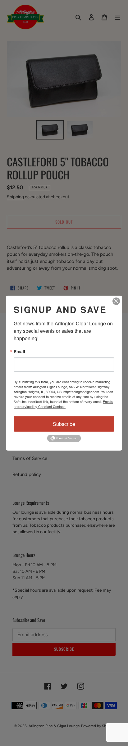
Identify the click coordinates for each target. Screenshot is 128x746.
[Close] (116, 301)
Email (19, 351)
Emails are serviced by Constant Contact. (63, 404)
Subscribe (64, 423)
